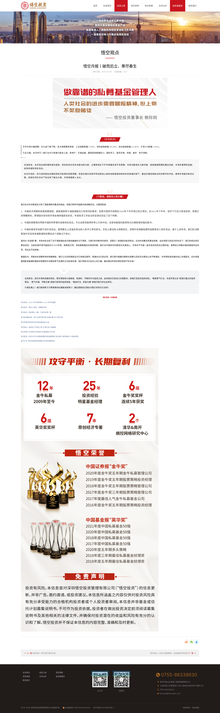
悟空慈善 (149, 5)
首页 (95, 5)
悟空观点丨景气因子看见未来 (44, 653)
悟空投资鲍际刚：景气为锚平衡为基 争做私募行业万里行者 (42, 317)
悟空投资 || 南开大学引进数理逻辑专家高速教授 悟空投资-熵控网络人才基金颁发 (50, 336)
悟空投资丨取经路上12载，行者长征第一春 (36, 312)
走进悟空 (107, 5)
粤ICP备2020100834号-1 (103, 707)
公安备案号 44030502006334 (77, 707)
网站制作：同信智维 (191, 707)
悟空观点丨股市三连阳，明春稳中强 (33, 307)
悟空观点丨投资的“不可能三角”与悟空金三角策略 (38, 327)
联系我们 (192, 5)
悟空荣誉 (135, 5)
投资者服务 (178, 5)
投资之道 (121, 5)
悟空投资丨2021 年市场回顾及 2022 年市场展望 (38, 302)
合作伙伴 (163, 5)
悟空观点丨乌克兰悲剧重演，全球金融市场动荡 (169, 653)
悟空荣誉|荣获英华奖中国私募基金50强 (35, 322)
